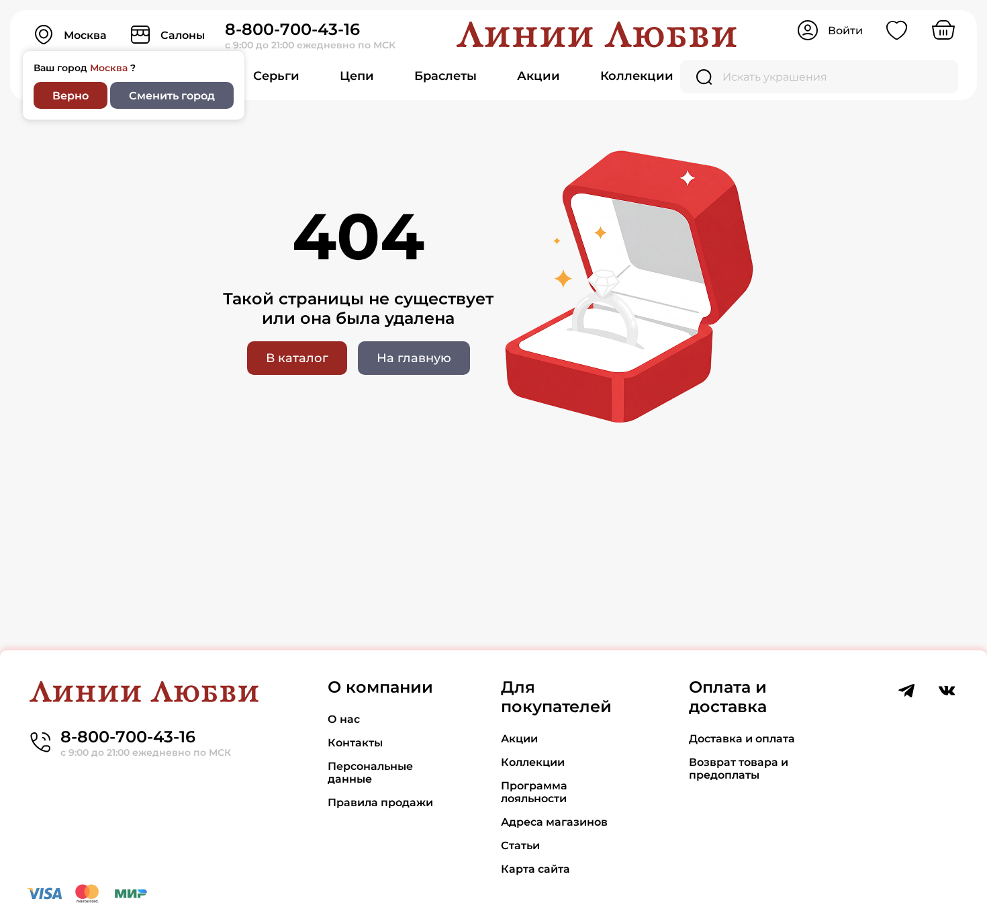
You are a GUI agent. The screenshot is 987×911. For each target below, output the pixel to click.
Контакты (355, 742)
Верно (70, 95)
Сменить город (172, 95)
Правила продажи (380, 802)
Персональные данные (370, 772)
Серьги (276, 76)
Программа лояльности (534, 792)
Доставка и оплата (742, 738)
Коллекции (636, 76)
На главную (414, 358)
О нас (344, 719)
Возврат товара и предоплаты (738, 768)
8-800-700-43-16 (292, 29)
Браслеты (445, 76)
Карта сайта (535, 869)
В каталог (297, 358)
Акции (538, 76)
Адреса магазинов (554, 822)
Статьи (520, 845)
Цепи (357, 76)
